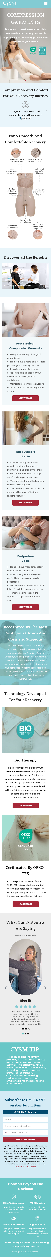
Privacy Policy (21, 1166)
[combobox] (6, 1132)
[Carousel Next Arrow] (46, 111)
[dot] (25, 80)
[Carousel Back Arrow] (6, 988)
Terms (33, 1166)
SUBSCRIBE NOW (25, 1139)
